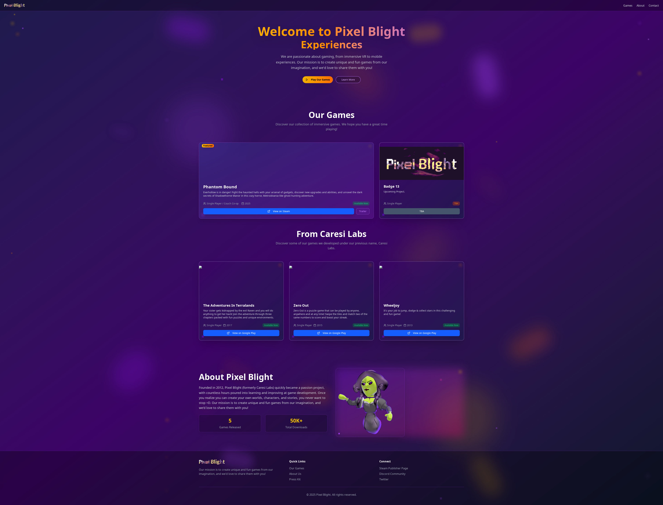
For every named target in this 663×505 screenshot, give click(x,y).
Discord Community (392, 474)
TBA (422, 211)
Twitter (384, 479)
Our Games (296, 468)
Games (627, 5)
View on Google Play (244, 333)
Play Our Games (320, 79)
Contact (654, 5)
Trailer (363, 211)
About (641, 5)
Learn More (348, 79)
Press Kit (295, 479)
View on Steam (281, 211)
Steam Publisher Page (393, 468)
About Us (295, 474)
